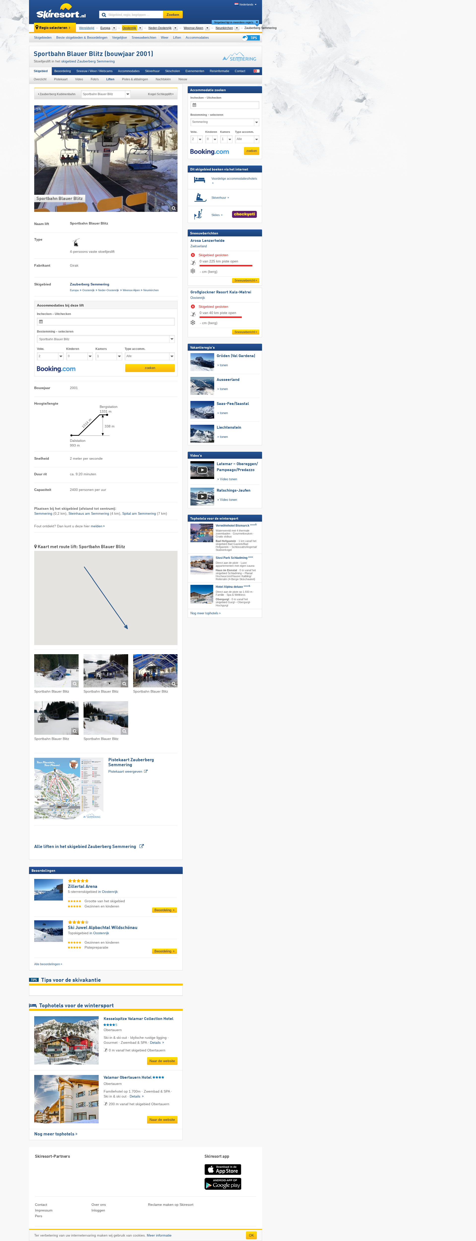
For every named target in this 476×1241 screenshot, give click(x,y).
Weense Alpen (131, 290)
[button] (56, 369)
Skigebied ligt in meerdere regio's (233, 22)
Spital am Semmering (139, 513)
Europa (74, 290)
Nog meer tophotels (54, 1134)
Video (79, 79)
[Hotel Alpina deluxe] (201, 594)
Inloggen (98, 1210)
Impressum (44, 1210)
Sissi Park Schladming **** (234, 557)
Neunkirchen (151, 290)
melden (96, 526)
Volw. (40, 349)
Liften (177, 37)
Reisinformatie (219, 71)
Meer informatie (159, 1235)
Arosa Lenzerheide (207, 241)
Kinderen (72, 349)
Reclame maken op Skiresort (170, 1205)
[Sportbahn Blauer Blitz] (56, 671)
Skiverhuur (152, 71)
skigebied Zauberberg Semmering (88, 61)
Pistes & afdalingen (135, 79)
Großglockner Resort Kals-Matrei (220, 292)
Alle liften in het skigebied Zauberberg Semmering (85, 847)
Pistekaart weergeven (131, 765)
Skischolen (172, 71)
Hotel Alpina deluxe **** (233, 587)
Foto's (95, 79)
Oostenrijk (88, 290)
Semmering (43, 513)
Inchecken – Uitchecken (54, 314)
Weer (164, 37)
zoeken (150, 368)
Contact (240, 71)
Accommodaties (197, 37)
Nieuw (182, 79)
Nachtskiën (163, 79)
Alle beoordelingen (47, 964)
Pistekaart (60, 79)
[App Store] (223, 1175)
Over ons (98, 1205)
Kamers (101, 349)
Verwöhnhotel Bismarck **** (236, 525)
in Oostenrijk (108, 892)
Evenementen (194, 71)
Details (156, 1042)
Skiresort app (217, 1157)
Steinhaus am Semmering (88, 513)
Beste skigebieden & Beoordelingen (81, 37)
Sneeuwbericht (245, 280)
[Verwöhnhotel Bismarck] (201, 533)
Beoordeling (62, 71)
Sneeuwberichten (144, 37)
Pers (38, 1216)
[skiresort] (61, 12)
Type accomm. (135, 349)
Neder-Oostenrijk (108, 290)
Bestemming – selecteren (55, 331)
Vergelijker (119, 37)
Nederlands (246, 4)
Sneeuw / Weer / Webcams (94, 71)
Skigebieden (43, 37)
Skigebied (41, 71)
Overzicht (40, 79)
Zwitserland (198, 246)
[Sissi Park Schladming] (201, 565)
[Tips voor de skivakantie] (250, 37)
